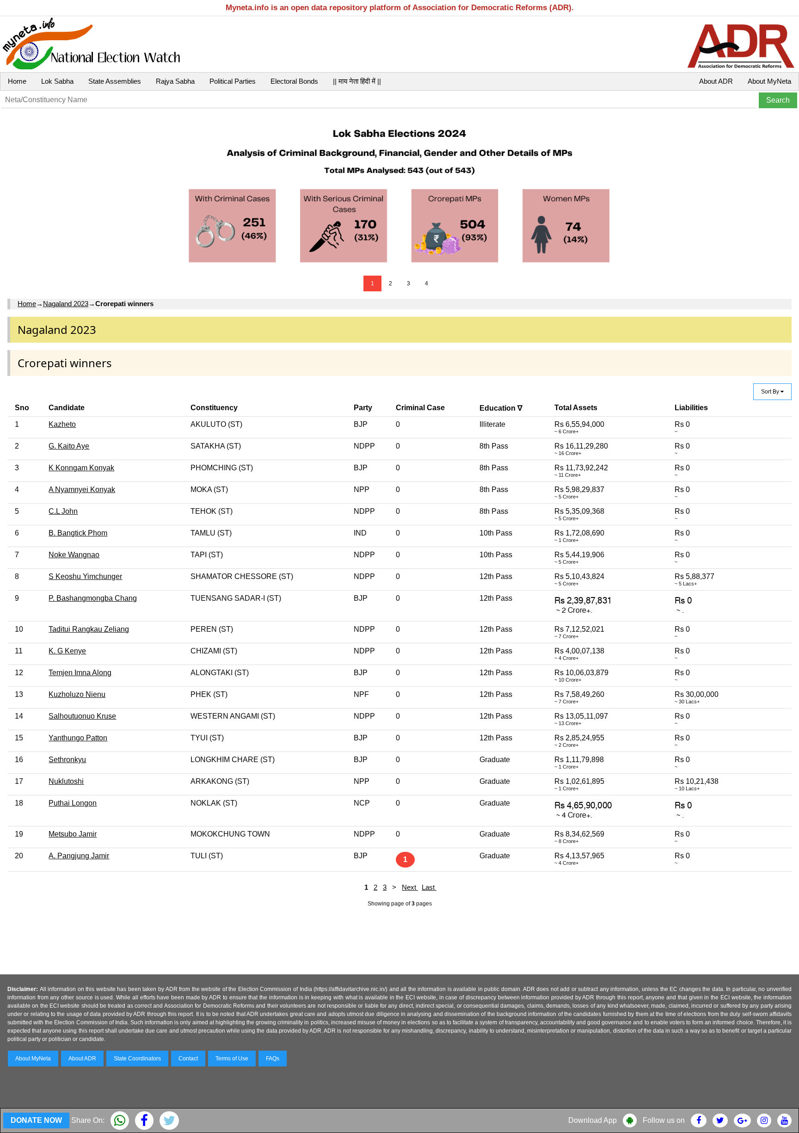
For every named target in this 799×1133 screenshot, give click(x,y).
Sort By (771, 391)
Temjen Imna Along (80, 673)
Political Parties (232, 81)
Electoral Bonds (294, 81)
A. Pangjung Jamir (79, 856)
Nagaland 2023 (65, 304)
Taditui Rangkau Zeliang (89, 629)
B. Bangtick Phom (78, 533)
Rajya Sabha (175, 81)
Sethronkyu (67, 760)
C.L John (63, 511)
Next (410, 887)
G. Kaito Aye (69, 446)
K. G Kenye (67, 651)
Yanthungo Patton (78, 738)
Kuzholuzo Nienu (77, 694)
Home (17, 81)
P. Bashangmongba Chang (93, 598)
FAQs (272, 1058)
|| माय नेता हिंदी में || (357, 81)
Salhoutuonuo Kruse (82, 716)
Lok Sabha (57, 81)
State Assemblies (114, 81)
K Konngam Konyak (81, 468)
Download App (592, 1120)
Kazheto (62, 424)
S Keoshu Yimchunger (85, 576)
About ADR (716, 81)
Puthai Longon (73, 803)
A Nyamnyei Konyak (82, 489)
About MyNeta (769, 81)
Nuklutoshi (66, 781)
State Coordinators (137, 1058)
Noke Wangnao (74, 555)
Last (429, 887)
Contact (188, 1058)
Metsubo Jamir (73, 834)
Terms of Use (231, 1058)
